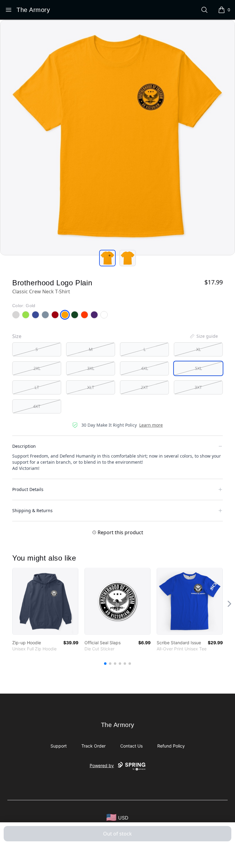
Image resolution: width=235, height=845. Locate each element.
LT (37, 387)
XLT (90, 387)
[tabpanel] (117, 137)
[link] (45, 601)
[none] (203, 336)
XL (198, 349)
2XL (36, 368)
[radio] (36, 349)
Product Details (27, 489)
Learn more (151, 425)
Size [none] (16, 336)
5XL (198, 368)
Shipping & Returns (32, 510)
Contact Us (131, 745)
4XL (144, 368)
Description (24, 446)
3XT (198, 387)
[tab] (107, 258)
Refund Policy (171, 745)
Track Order (93, 745)
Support (58, 745)
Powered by (102, 765)
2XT (144, 387)
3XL (90, 368)
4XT (36, 406)
